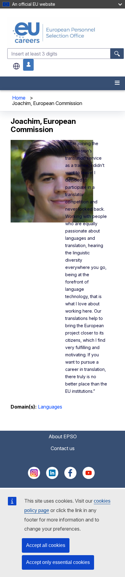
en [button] (16, 66)
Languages (50, 407)
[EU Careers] (65, 32)
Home (18, 97)
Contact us (63, 448)
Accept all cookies (45, 545)
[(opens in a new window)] (34, 477)
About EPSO (63, 436)
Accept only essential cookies (58, 562)
